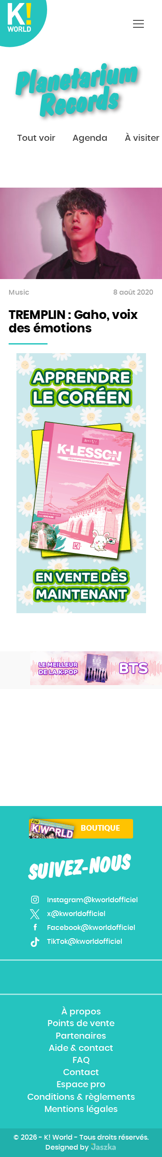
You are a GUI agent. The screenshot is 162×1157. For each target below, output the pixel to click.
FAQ (81, 1060)
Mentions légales (81, 1109)
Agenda (90, 138)
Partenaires (81, 1036)
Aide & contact (81, 1048)
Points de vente (81, 1024)
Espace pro (81, 1085)
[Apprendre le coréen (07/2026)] (81, 483)
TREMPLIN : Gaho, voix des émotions (73, 322)
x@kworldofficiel (76, 913)
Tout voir (36, 138)
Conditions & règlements (81, 1097)
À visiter (142, 138)
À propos (81, 1012)
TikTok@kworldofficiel (84, 941)
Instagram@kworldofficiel (92, 900)
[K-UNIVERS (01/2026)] (96, 668)
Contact (81, 1073)
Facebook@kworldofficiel (91, 927)
